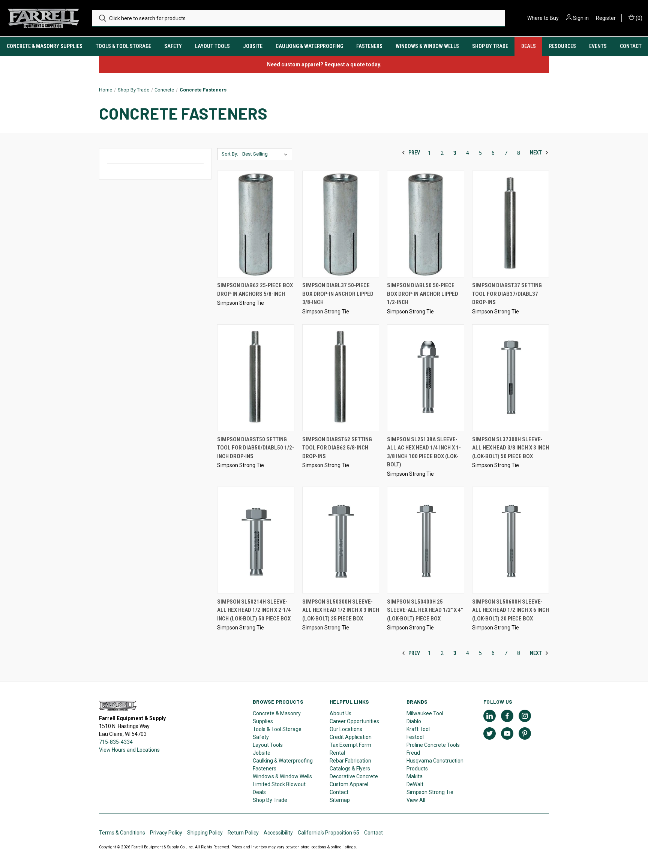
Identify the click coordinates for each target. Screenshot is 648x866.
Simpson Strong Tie (429, 792)
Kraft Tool (418, 729)
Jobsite (252, 46)
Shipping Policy (205, 833)
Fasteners (369, 46)
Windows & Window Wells (427, 46)
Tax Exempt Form (350, 745)
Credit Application (351, 737)
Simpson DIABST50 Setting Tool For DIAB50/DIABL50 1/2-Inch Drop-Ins (255, 448)
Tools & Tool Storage (123, 46)
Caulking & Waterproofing (309, 46)
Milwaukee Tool (424, 713)
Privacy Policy (166, 833)
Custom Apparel (349, 784)
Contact (631, 46)
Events (598, 46)
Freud (413, 753)
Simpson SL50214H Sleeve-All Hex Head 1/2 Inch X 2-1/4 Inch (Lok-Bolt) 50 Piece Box (254, 610)
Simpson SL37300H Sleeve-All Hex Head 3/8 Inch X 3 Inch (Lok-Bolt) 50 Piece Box (510, 448)
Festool (415, 737)
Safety (173, 46)
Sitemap (340, 800)
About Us (340, 713)
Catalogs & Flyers (350, 769)
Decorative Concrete (354, 776)
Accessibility (278, 833)
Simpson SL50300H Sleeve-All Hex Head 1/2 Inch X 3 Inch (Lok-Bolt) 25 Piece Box (340, 610)
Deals (528, 46)
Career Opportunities (354, 721)
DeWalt (414, 784)
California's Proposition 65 (328, 833)
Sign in (581, 18)
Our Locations (346, 729)
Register (606, 18)
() (638, 18)
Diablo (413, 721)
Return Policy (243, 833)
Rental (337, 753)
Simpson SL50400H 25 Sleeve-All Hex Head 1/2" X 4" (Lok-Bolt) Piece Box (425, 610)
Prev (413, 153)
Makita (414, 776)
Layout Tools (212, 46)
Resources (562, 46)
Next (536, 153)
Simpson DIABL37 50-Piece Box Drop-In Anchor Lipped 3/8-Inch (338, 294)
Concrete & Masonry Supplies (44, 46)
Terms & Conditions (122, 833)
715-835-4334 (116, 742)
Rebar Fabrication (350, 761)
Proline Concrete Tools (433, 745)
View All (415, 800)
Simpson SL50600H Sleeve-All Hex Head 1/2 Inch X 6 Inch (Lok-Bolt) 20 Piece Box (510, 610)
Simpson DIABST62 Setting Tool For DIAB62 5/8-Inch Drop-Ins (337, 448)
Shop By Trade (490, 46)
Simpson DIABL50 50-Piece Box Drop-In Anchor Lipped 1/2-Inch (422, 294)
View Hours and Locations (129, 750)
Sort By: (230, 154)
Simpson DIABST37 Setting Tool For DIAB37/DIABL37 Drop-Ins (507, 294)
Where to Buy (543, 18)
